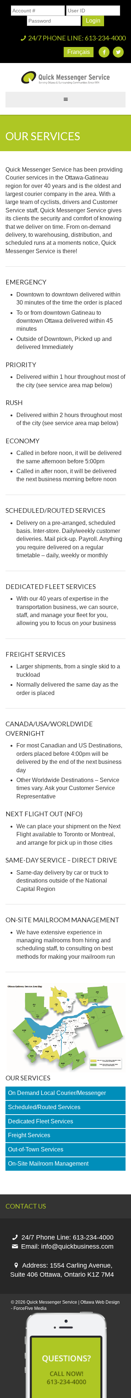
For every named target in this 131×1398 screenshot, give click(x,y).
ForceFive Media (30, 1308)
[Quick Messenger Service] (65, 77)
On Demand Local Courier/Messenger (57, 1093)
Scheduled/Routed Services (44, 1107)
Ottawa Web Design (100, 1302)
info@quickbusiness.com (77, 1246)
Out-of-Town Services (35, 1149)
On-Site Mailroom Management (48, 1164)
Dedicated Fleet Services (40, 1121)
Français (78, 52)
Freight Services (29, 1135)
